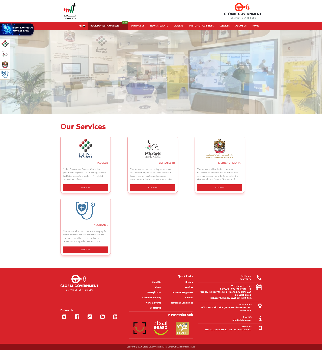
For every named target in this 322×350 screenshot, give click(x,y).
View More (85, 187)
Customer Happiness (201, 26)
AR (80, 26)
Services (225, 26)
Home (255, 26)
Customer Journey (151, 298)
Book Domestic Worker (108, 25)
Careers (178, 26)
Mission (189, 282)
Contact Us (138, 26)
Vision (157, 287)
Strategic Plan (154, 292)
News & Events (159, 26)
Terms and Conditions (182, 303)
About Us (241, 26)
